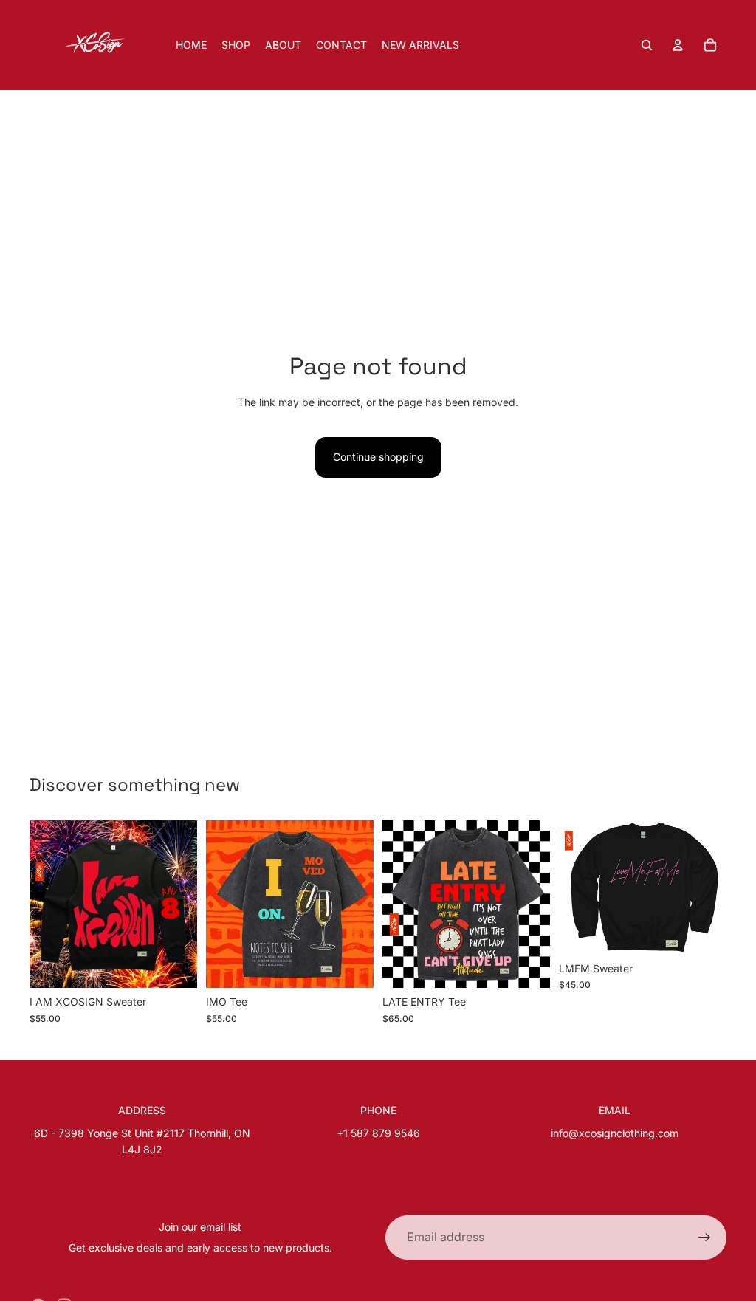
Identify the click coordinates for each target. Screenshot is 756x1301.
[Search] (646, 45)
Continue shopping (378, 456)
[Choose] (174, 965)
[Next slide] (181, 904)
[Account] (678, 45)
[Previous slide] (46, 904)
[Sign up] (704, 1237)
